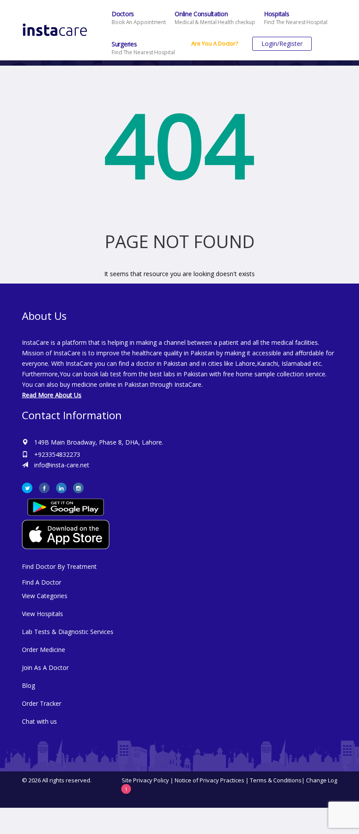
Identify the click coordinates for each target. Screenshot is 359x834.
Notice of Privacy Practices (209, 780)
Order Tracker (41, 703)
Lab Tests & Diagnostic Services (67, 631)
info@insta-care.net (61, 465)
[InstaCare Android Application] (65, 506)
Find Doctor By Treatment (59, 566)
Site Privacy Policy (145, 780)
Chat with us (39, 721)
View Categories (44, 596)
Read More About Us (51, 395)
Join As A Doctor (45, 667)
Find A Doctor (41, 582)
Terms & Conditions (276, 780)
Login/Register (282, 43)
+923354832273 (57, 454)
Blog (28, 685)
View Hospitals (42, 614)
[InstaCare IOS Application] (179, 534)
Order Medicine (43, 649)
